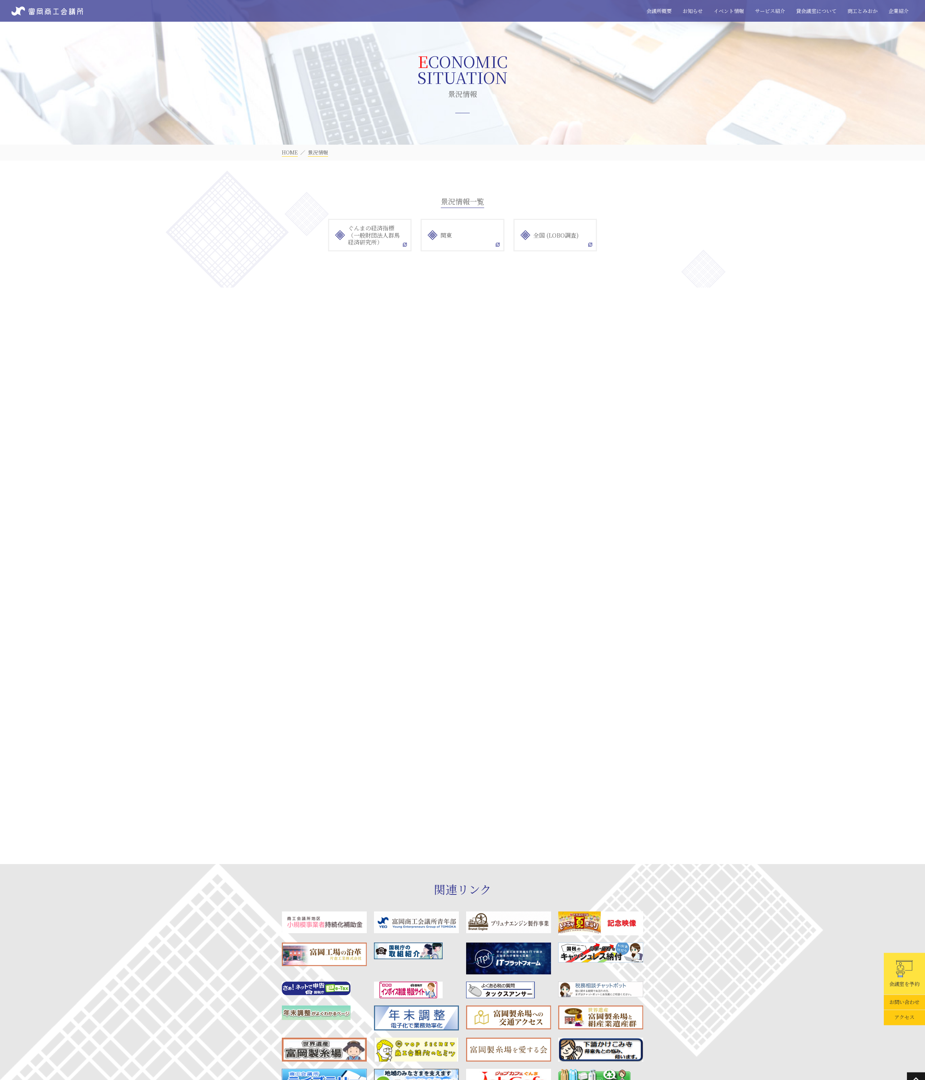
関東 (446, 235)
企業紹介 (899, 10)
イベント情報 (729, 10)
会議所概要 (659, 10)
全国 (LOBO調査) (556, 235)
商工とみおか (862, 10)
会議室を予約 (904, 983)
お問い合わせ (904, 1002)
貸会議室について (816, 10)
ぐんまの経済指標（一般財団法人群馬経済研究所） (374, 235)
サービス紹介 (770, 10)
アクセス (904, 1017)
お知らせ (693, 10)
